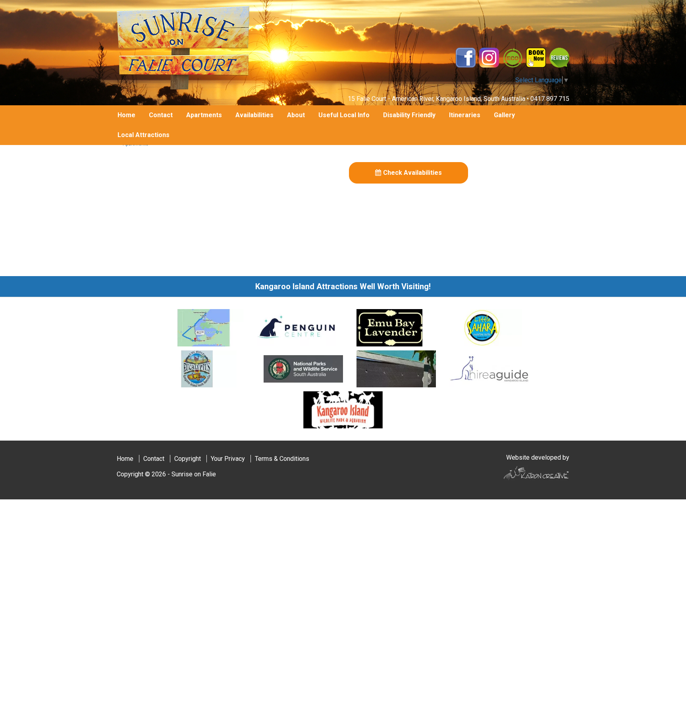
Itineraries (464, 115)
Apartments (204, 115)
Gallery (504, 115)
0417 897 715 (549, 98)
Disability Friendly (409, 115)
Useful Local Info (344, 115)
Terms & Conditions (282, 458)
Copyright (187, 458)
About (296, 115)
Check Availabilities (412, 172)
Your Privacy (228, 458)
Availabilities (254, 115)
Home (126, 115)
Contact (161, 115)
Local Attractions (144, 135)
